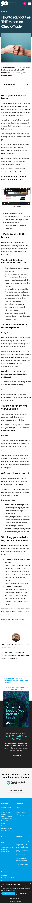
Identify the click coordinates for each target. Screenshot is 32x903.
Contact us (4, 880)
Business (4, 11)
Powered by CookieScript (16, 901)
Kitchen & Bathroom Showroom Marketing (7, 817)
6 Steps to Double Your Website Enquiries (22, 850)
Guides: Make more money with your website (22, 840)
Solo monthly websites (7, 820)
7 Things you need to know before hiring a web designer (21, 860)
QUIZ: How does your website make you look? (22, 865)
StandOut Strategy (6, 807)
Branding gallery (20, 812)
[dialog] (16, 892)
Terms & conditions (6, 845)
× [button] (30, 883)
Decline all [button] (23, 893)
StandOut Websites (6, 810)
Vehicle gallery (20, 815)
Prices (3, 823)
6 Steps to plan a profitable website (21, 855)
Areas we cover (5, 840)
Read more (15, 890)
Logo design (4, 825)
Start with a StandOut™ (7, 878)
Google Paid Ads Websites (5, 813)
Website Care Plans (6, 828)
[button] (29, 3)
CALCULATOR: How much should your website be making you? (22, 846)
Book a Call (4, 875)
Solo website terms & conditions (7, 848)
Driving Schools (5, 830)
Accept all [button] (8, 893)
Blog (2, 842)
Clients (18, 807)
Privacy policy (5, 851)
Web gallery (19, 810)
